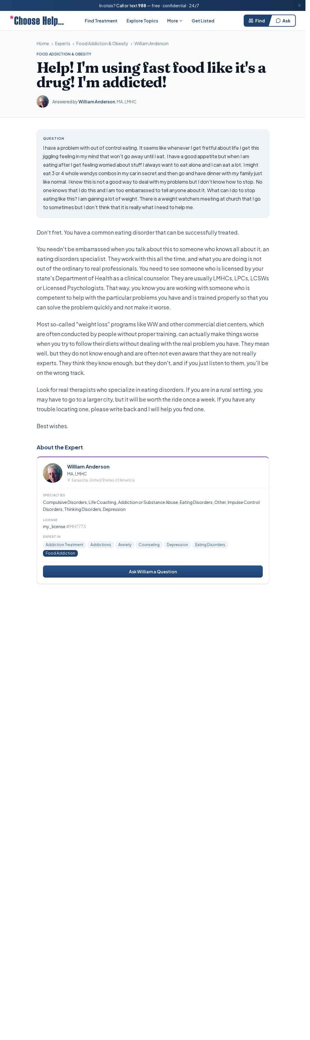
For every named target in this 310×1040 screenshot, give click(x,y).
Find (260, 20)
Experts (62, 43)
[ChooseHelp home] (37, 20)
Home (43, 43)
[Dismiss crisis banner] (299, 5)
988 (142, 5)
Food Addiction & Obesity (102, 43)
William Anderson (151, 43)
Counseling (149, 544)
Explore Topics (142, 20)
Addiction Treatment (64, 544)
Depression (177, 544)
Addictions (101, 544)
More (172, 20)
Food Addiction (60, 553)
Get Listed (203, 20)
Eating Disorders (210, 544)
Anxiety (124, 544)
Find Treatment (101, 20)
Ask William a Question (153, 571)
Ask (286, 20)
